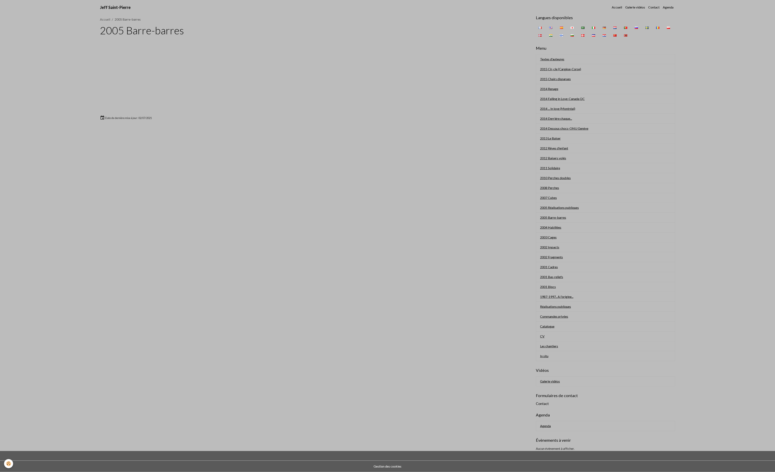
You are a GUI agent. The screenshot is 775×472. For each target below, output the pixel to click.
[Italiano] (593, 27)
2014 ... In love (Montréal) (557, 108)
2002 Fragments (551, 257)
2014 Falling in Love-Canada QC (562, 99)
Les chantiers (549, 346)
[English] (551, 27)
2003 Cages (548, 237)
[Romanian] (658, 27)
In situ (544, 356)
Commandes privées (554, 316)
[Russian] (636, 27)
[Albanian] (625, 35)
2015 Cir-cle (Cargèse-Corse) (560, 69)
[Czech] (593, 35)
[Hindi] (551, 35)
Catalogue (547, 326)
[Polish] (668, 27)
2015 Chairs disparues (555, 79)
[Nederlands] (615, 27)
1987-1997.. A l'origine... (556, 297)
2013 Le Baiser (550, 138)
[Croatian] (604, 35)
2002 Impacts (549, 247)
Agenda (668, 7)
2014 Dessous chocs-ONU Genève (564, 128)
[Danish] (583, 35)
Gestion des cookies (387, 466)
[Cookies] (8, 463)
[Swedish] (647, 27)
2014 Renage (549, 89)
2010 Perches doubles (555, 178)
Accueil (617, 7)
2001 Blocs (548, 287)
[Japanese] (572, 27)
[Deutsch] (604, 27)
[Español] (561, 27)
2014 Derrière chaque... (556, 118)
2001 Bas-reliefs (551, 277)
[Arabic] (583, 27)
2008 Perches (549, 188)
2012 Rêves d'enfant (554, 148)
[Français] (540, 27)
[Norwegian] (540, 35)
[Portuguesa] (625, 27)
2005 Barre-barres (553, 217)
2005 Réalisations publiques (559, 207)
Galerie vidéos (635, 7)
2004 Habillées (550, 227)
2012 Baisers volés (553, 158)
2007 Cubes (548, 198)
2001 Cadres (549, 267)
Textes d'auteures (552, 59)
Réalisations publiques (555, 306)
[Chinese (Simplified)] (615, 35)
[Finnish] (561, 35)
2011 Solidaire (550, 168)
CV (542, 336)
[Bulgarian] (572, 35)
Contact (654, 7)
